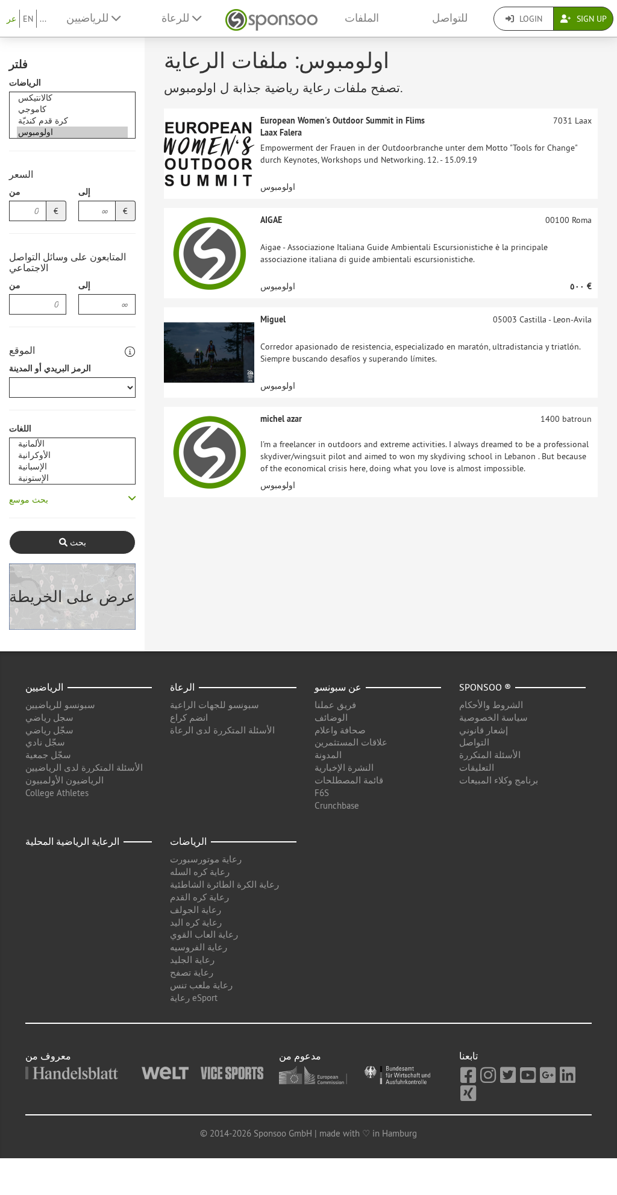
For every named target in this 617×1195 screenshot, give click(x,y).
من (14, 191)
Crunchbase (337, 805)
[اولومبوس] (72, 132)
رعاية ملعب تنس (201, 985)
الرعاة (182, 687)
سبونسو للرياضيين (60, 704)
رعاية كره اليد (196, 922)
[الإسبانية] (72, 466)
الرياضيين (44, 687)
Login (529, 18)
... (43, 18)
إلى (84, 191)
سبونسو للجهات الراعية (214, 704)
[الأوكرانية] (72, 455)
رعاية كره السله (200, 871)
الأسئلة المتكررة (490, 755)
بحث (76, 542)
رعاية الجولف (195, 909)
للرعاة (176, 18)
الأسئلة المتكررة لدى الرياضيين (84, 767)
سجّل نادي (45, 742)
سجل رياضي (49, 717)
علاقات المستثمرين (351, 742)
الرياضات (25, 82)
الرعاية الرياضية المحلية (72, 841)
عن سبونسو (338, 687)
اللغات (20, 428)
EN (28, 18)
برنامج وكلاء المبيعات (498, 780)
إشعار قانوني (483, 730)
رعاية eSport (194, 997)
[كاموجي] (72, 109)
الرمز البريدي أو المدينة (50, 368)
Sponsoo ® (485, 687)
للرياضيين (88, 18)
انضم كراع (189, 717)
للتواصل (450, 18)
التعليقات (476, 767)
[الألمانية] (72, 444)
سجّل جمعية (48, 755)
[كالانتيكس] (72, 98)
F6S (322, 792)
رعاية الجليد (192, 959)
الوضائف (331, 717)
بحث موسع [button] (28, 499)
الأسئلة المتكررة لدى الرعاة (222, 730)
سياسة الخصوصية (493, 717)
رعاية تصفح (191, 972)
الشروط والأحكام (491, 704)
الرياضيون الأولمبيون (64, 780)
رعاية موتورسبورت (206, 859)
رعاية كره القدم (199, 897)
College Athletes (57, 792)
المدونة (328, 755)
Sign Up (590, 18)
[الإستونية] (72, 478)
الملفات (362, 18)
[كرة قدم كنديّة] (72, 121)
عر (11, 18)
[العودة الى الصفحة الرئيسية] (271, 18)
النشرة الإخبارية (344, 767)
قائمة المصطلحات (349, 780)
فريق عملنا (335, 704)
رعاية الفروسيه (198, 947)
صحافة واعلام (340, 730)
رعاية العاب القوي (204, 934)
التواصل (474, 742)
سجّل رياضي (49, 730)
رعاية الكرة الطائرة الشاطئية (224, 884)
